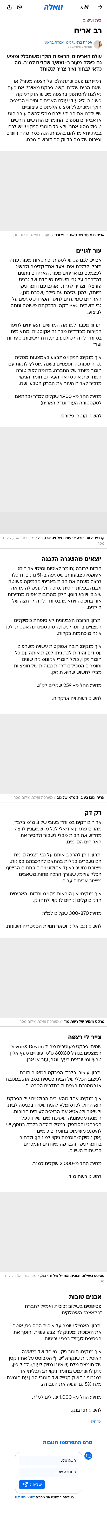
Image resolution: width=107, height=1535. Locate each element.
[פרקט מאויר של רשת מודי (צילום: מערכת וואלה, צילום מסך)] (53, 982)
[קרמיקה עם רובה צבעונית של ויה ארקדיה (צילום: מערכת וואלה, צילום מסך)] (53, 488)
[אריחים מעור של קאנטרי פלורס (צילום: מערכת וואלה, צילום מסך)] (53, 195)
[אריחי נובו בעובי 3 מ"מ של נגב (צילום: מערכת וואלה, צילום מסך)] (53, 758)
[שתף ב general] (9, 7)
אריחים (96, 1422)
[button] (85, 7)
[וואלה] (53, 7)
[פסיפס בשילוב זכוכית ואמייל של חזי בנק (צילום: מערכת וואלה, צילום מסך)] (53, 1239)
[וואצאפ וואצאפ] (19, 7)
